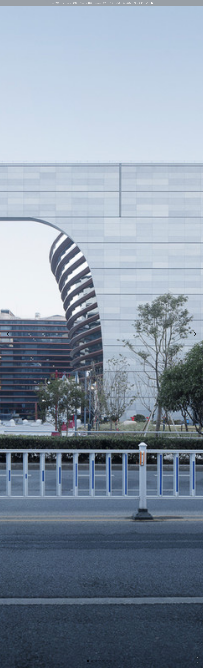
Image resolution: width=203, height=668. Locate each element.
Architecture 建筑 (69, 3)
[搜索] (152, 3)
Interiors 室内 (101, 3)
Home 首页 (54, 3)
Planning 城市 (86, 3)
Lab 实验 (127, 3)
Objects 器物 (115, 3)
